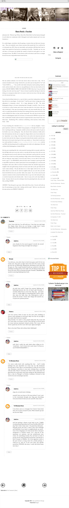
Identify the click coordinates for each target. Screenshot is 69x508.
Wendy (11, 259)
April (53, 249)
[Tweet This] (17, 210)
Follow (49, 55)
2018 (52, 148)
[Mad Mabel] (50, 109)
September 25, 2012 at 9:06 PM (38, 341)
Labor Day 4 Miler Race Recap (57, 211)
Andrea (16, 241)
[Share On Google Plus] (26, 210)
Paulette (11, 221)
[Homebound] (50, 96)
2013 (52, 164)
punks (26, 206)
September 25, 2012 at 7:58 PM (39, 311)
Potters (11, 311)
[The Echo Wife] (50, 116)
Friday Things (54, 192)
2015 (52, 157)
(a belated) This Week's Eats (57, 232)
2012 (52, 167)
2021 (52, 138)
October (54, 175)
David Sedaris (55, 100)
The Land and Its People (57, 98)
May (53, 246)
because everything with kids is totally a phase (29, 142)
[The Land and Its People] (50, 102)
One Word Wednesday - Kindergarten (59, 229)
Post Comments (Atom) (12, 490)
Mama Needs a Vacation (56, 186)
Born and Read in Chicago (38, 501)
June (53, 242)
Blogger (37, 502)
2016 (52, 154)
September (54, 178)
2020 (52, 142)
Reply (11, 231)
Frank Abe (55, 88)
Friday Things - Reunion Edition (57, 180)
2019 (52, 145)
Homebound (55, 91)
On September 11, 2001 (56, 217)
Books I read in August (55, 226)
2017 (52, 151)
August (53, 236)
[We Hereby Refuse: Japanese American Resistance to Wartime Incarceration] (50, 89)
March (53, 252)
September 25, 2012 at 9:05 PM (38, 285)
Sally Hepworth (55, 107)
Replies (8, 237)
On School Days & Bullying (56, 201)
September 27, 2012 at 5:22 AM (38, 405)
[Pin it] (30, 210)
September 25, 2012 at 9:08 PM (38, 388)
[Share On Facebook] (21, 210)
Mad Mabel (54, 105)
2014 (52, 160)
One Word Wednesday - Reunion (58, 183)
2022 (52, 135)
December (54, 169)
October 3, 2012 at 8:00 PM (39, 419)
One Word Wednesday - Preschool (58, 214)
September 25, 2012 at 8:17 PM (40, 360)
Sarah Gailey (55, 113)
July (53, 239)
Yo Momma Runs (14, 361)
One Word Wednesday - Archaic (57, 198)
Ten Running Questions (56, 195)
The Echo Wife (55, 112)
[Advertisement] (58, 36)
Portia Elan (55, 93)
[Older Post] (44, 487)
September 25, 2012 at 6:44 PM (39, 258)
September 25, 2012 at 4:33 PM (39, 221)
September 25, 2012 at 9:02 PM (38, 240)
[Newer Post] (3, 487)
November (54, 172)
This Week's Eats (54, 189)
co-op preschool (27, 125)
